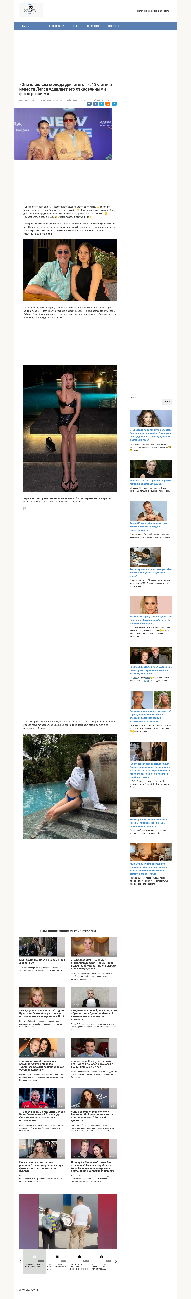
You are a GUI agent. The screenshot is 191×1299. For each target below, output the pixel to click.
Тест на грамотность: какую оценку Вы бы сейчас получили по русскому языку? (151, 572)
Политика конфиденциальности (153, 11)
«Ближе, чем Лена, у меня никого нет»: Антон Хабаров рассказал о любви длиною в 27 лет (92, 1064)
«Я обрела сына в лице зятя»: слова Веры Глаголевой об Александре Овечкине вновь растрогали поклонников (42, 1116)
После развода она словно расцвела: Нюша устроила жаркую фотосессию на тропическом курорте (41, 1167)
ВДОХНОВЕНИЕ (57, 26)
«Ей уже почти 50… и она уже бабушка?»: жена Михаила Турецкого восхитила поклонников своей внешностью (41, 1065)
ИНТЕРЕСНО (113, 26)
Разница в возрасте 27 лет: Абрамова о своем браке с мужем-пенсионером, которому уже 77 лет (151, 670)
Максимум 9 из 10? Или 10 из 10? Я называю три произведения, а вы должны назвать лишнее (148, 823)
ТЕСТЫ (40, 26)
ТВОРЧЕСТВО (94, 26)
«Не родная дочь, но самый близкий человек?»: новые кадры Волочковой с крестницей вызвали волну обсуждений (93, 964)
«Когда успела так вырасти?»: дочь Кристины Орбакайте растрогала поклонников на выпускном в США (41, 1013)
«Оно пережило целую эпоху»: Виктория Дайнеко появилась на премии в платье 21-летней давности (92, 1116)
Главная (26, 26)
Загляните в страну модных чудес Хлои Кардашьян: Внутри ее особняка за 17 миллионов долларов (151, 620)
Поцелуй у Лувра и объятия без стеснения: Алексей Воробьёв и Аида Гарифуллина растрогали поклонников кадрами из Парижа (92, 1167)
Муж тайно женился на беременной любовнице (42, 961)
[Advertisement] (95, 54)
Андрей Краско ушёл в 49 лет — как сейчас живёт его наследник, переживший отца (149, 526)
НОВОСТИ (76, 26)
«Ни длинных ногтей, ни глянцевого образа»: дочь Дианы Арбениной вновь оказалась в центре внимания (94, 1015)
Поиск (133, 397)
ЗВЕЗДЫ (105, 100)
